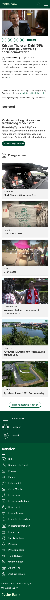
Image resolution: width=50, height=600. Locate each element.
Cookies (4, 583)
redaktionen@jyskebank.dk (32, 93)
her (10, 77)
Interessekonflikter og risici (21, 583)
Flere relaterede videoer (25, 404)
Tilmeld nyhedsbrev (14, 143)
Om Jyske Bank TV (9, 588)
